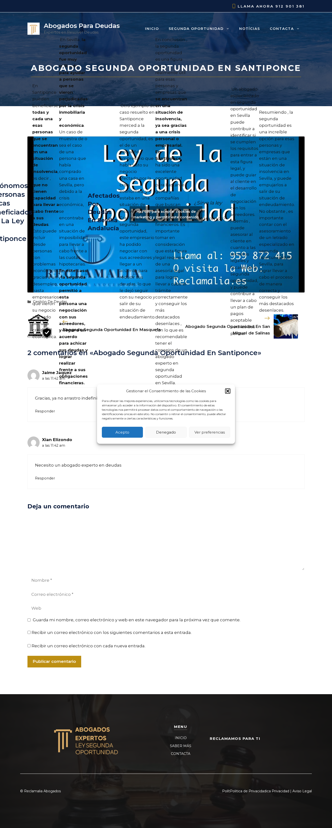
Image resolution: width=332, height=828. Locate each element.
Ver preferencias (209, 432)
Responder (45, 411)
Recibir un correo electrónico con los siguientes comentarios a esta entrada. (112, 632)
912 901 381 (290, 6)
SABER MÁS (180, 746)
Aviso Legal (302, 791)
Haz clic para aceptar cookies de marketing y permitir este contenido (166, 214)
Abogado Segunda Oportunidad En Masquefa (111, 329)
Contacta (282, 28)
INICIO (181, 738)
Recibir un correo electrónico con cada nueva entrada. (88, 645)
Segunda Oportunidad (196, 28)
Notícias (249, 28)
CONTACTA (180, 753)
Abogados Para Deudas (82, 26)
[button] (227, 391)
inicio (152, 28)
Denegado (166, 432)
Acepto (122, 432)
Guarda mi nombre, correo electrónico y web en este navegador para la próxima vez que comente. (136, 619)
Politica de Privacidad (248, 791)
